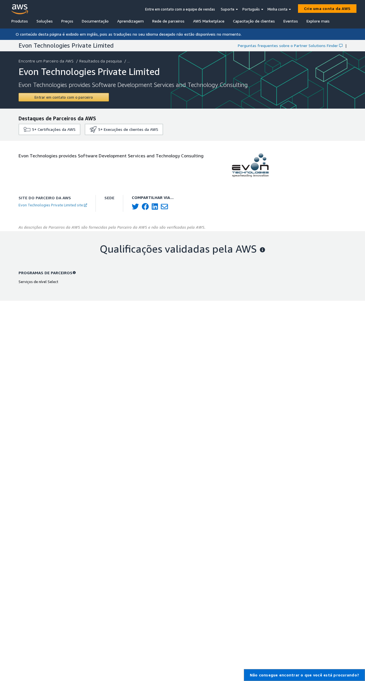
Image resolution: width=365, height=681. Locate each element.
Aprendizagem (130, 21)
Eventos (290, 21)
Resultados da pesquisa (100, 60)
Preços (67, 21)
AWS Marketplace (208, 21)
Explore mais (318, 21)
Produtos (19, 21)
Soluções (44, 21)
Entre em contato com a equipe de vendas (180, 9)
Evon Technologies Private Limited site (51, 205)
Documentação (95, 21)
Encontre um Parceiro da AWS (46, 60)
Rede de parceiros (168, 21)
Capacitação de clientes (254, 21)
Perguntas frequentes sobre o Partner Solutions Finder (288, 45)
